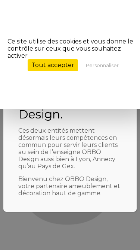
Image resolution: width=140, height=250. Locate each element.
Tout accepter (52, 65)
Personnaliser (102, 65)
